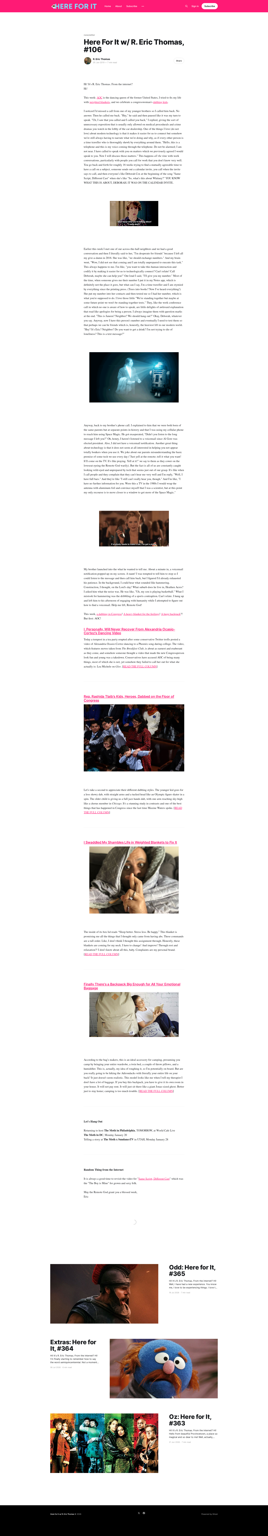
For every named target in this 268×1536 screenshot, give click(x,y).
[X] (139, 1513)
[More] (143, 6)
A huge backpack (170, 614)
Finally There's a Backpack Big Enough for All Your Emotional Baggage (132, 986)
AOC (99, 97)
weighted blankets (99, 102)
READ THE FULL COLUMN (140, 666)
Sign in (195, 6)
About (118, 6)
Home (108, 6)
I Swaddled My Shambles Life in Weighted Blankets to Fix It (130, 842)
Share (179, 61)
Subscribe (131, 6)
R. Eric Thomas (101, 59)
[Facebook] (144, 1513)
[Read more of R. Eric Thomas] (88, 61)
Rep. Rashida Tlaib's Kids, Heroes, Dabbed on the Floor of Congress (129, 698)
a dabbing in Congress (109, 614)
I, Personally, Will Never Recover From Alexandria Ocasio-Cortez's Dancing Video (129, 631)
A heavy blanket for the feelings (141, 614)
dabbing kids (160, 102)
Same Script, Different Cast (154, 1178)
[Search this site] (186, 6)
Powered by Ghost (209, 1514)
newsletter (89, 35)
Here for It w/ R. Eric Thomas (62, 1514)
